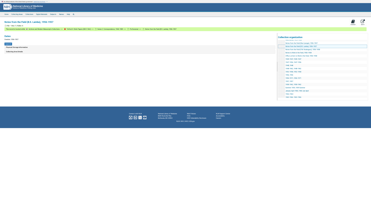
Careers (218, 118)
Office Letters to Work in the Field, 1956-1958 (301, 56)
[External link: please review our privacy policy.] (130, 117)
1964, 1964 (289, 94)
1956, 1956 (289, 75)
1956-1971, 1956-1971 (293, 78)
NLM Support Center (223, 114)
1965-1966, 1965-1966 (293, 97)
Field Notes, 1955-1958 (293, 40)
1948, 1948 (289, 65)
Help (68, 14)
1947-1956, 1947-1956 (293, 62)
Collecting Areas (17, 14)
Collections (29, 14)
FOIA (188, 116)
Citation (353, 24)
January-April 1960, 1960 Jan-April (297, 91)
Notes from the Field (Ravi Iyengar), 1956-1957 (301, 43)
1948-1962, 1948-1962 (293, 69)
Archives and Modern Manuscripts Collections (44, 29)
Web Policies (191, 114)
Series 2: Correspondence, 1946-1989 (110, 29)
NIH (182, 121)
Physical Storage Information (17, 47)
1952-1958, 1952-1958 (293, 72)
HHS (186, 121)
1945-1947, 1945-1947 (293, 59)
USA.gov (192, 121)
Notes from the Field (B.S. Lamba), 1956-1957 (301, 46)
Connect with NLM (135, 114)
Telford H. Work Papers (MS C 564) (79, 29)
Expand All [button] (8, 44)
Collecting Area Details (14, 52)
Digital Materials (41, 14)
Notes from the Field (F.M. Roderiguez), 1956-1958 (302, 49)
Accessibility (220, 116)
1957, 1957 (289, 81)
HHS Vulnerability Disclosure (196, 118)
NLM (178, 121)
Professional (134, 29)
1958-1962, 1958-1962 (293, 84)
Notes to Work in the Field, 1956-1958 (298, 53)
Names (61, 14)
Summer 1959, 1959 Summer (295, 88)
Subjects (53, 14)
